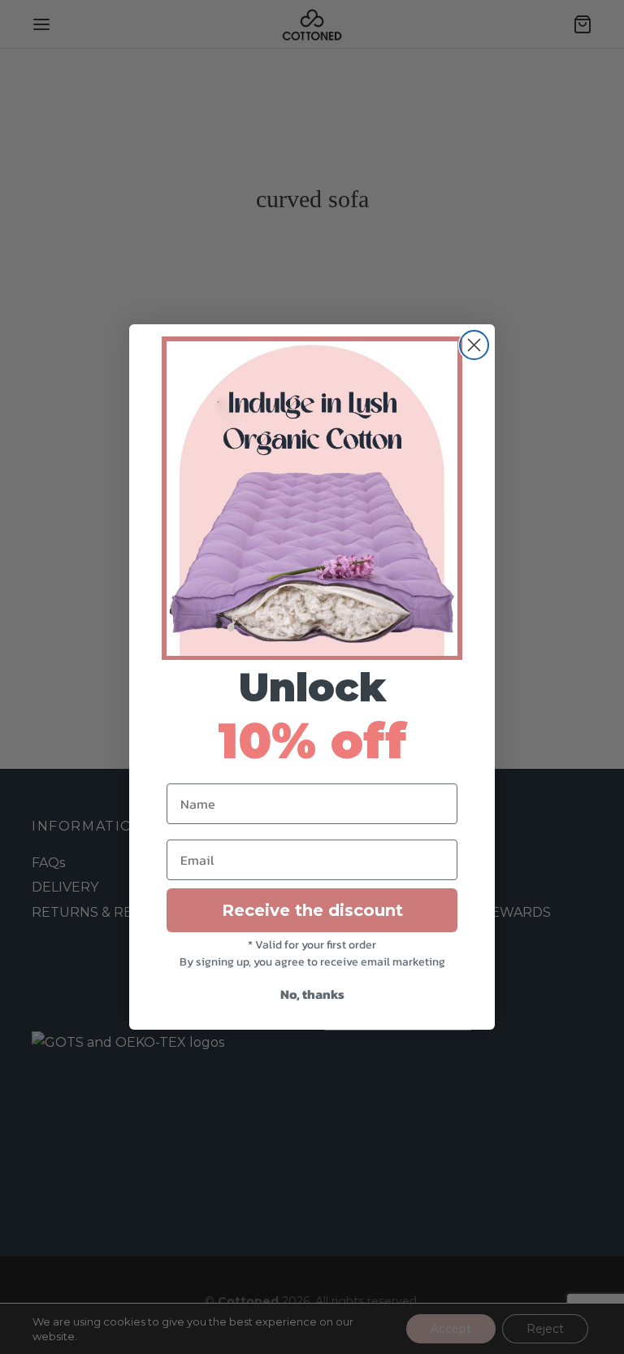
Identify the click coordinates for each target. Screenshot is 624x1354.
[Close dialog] (474, 345)
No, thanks (312, 994)
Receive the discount (312, 910)
